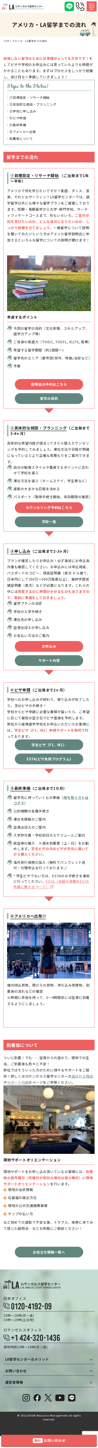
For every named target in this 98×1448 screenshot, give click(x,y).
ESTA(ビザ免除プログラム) (49, 759)
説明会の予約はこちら (49, 384)
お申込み (49, 646)
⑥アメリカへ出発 (22, 131)
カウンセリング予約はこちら (49, 507)
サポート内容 (49, 660)
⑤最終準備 (17, 125)
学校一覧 (49, 521)
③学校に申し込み (22, 111)
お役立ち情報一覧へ (49, 1252)
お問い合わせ (49, 1440)
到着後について (21, 138)
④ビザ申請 (17, 118)
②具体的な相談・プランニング (33, 104)
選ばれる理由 (82, 1076)
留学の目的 (49, 398)
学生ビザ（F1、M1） (48, 744)
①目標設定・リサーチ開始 (29, 97)
